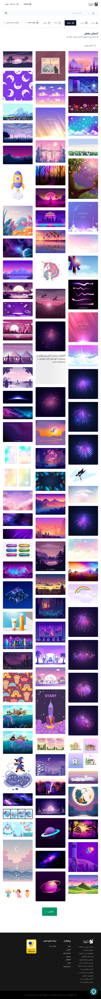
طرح (69, 946)
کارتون (68, 950)
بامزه (69, 963)
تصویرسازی (67, 953)
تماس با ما (52, 946)
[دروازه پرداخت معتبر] (29, 946)
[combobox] (91, 13)
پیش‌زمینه (67, 966)
